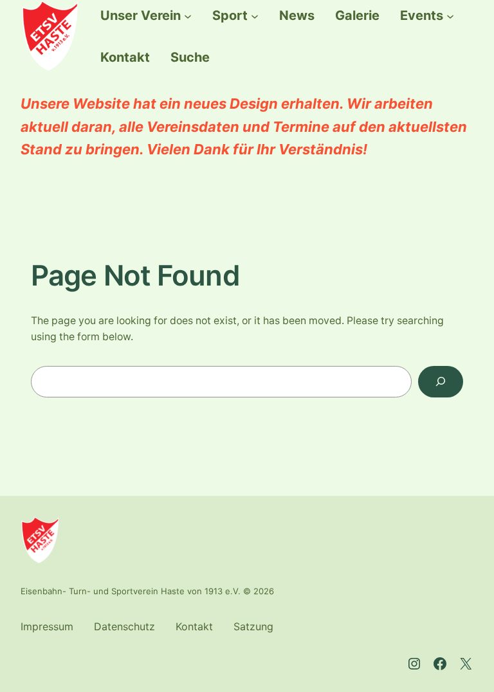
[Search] (440, 381)
